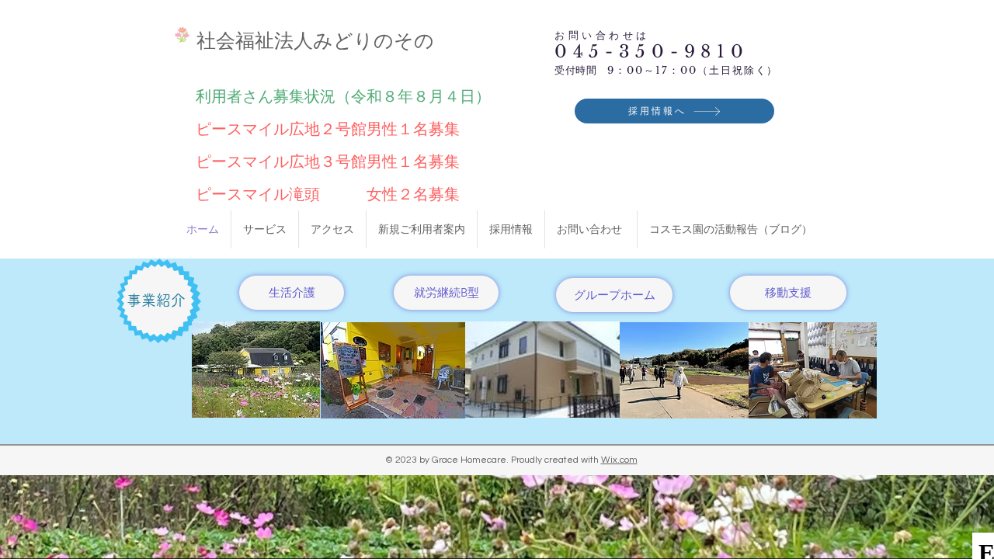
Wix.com (619, 460)
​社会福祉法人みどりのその (315, 40)
